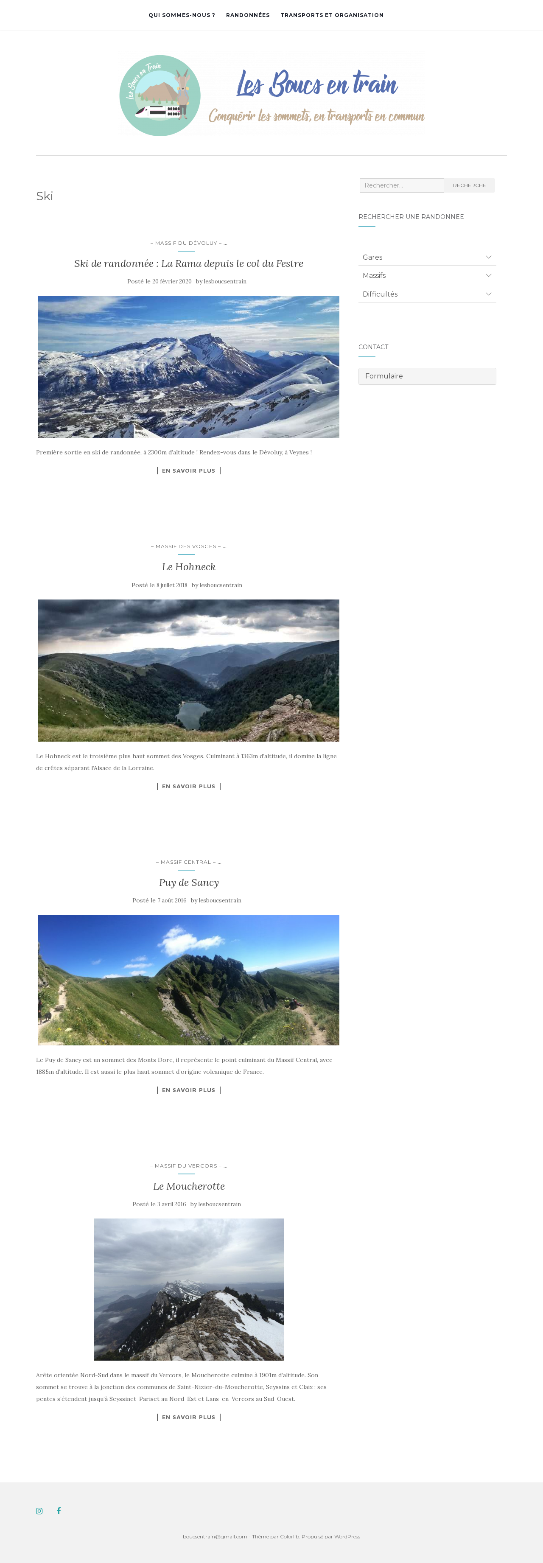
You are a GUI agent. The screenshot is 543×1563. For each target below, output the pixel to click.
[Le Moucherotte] (188, 1289)
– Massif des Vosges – (186, 546)
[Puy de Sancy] (188, 980)
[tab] (427, 257)
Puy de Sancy (189, 882)
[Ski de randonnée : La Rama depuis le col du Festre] (188, 367)
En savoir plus (189, 470)
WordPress (347, 1536)
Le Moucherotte (189, 1186)
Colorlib (289, 1536)
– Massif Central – (186, 862)
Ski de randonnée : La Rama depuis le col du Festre (188, 263)
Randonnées (248, 15)
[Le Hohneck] (188, 670)
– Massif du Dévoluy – (186, 243)
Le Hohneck (189, 566)
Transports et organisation (332, 15)
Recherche (469, 185)
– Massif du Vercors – (186, 1165)
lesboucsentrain (225, 281)
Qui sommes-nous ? (182, 15)
